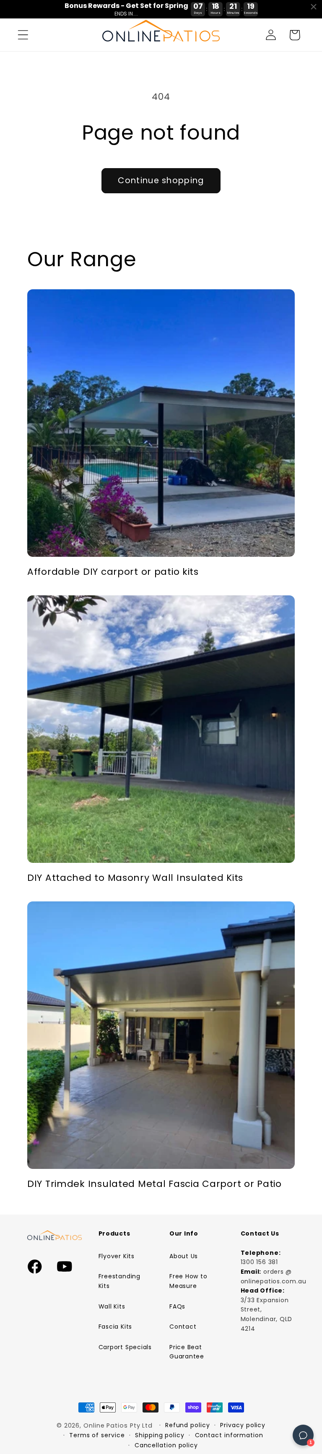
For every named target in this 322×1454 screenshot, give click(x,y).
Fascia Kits (115, 1326)
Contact (182, 1326)
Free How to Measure (188, 1281)
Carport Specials (125, 1347)
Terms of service (97, 1435)
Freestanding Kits (119, 1281)
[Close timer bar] (313, 6)
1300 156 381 (259, 1262)
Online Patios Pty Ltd (118, 1425)
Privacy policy (242, 1425)
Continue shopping (161, 180)
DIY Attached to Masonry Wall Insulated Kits (135, 878)
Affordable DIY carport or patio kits (113, 572)
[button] (23, 35)
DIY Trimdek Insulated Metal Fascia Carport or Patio (154, 1184)
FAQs (177, 1306)
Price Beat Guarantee (186, 1352)
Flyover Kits (117, 1256)
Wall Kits (112, 1306)
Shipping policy (159, 1435)
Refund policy (187, 1425)
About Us (183, 1256)
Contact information (229, 1435)
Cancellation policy (166, 1445)
